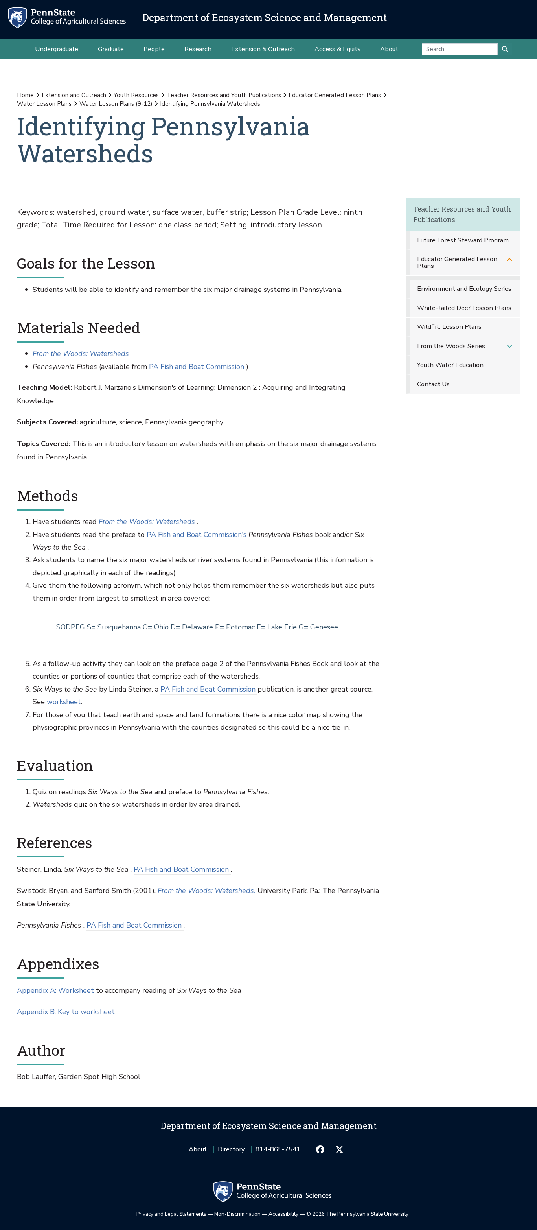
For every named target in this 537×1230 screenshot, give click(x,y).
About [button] (389, 48)
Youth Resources (136, 95)
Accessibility (283, 1214)
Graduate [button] (111, 48)
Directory (231, 1149)
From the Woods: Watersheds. (207, 890)
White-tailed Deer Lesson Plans (464, 307)
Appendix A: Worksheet (55, 990)
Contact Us (433, 384)
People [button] (154, 48)
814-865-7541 (278, 1152)
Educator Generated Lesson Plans (335, 95)
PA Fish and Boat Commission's (197, 534)
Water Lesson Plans (44, 104)
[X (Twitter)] (339, 1149)
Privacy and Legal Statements (171, 1214)
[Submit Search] (505, 49)
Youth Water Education (450, 364)
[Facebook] (320, 1149)
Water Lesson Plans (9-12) (116, 104)
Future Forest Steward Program (463, 240)
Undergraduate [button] (56, 48)
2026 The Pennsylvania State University (357, 1214)
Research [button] (197, 48)
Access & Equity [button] (337, 48)
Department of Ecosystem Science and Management (264, 17)
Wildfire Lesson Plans (449, 326)
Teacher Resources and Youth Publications (224, 95)
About (198, 1149)
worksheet (64, 701)
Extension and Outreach (74, 95)
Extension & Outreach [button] (263, 48)
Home (25, 95)
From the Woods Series (451, 345)
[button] (509, 259)
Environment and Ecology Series (464, 288)
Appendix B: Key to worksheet (66, 1011)
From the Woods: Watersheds (81, 353)
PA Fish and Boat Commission (197, 366)
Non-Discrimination (237, 1214)
